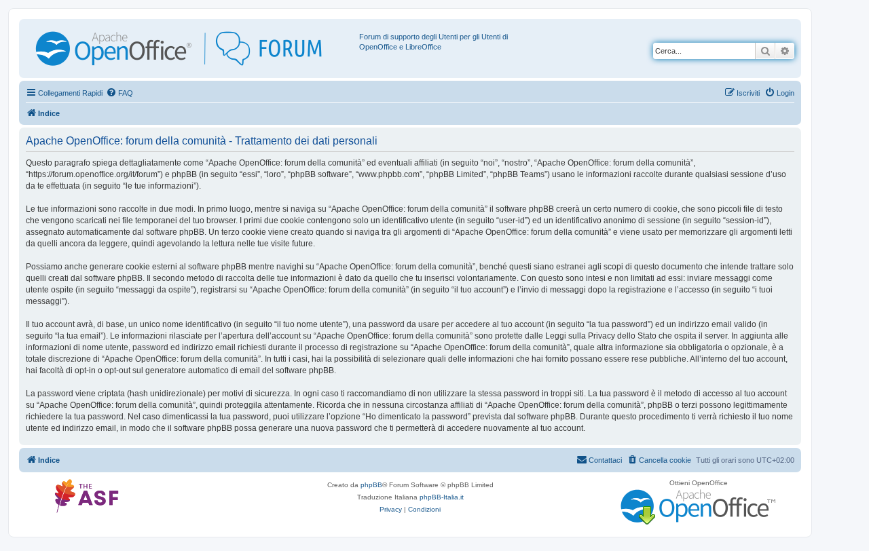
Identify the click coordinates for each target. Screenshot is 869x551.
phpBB (371, 485)
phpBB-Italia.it (442, 497)
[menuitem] (119, 93)
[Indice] (190, 48)
